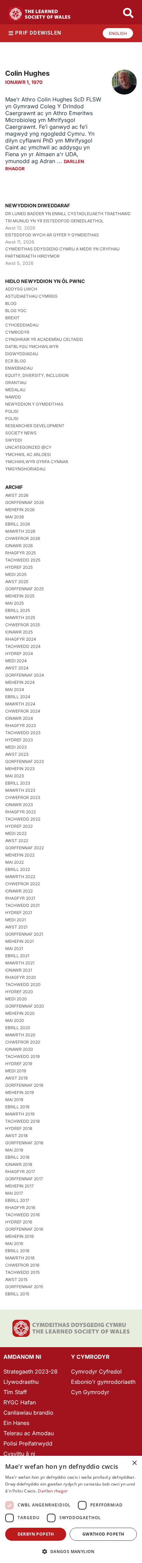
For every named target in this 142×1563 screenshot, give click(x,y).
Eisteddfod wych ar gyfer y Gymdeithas (52, 234)
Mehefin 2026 (19, 509)
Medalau (15, 389)
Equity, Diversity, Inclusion (37, 375)
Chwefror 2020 (22, 1042)
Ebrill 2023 (17, 783)
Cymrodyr (17, 332)
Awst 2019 (16, 1078)
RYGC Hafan (19, 1402)
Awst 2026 (16, 495)
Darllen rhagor (53, 1491)
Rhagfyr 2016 (20, 1207)
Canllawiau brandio (28, 1412)
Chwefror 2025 (22, 624)
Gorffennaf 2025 (24, 588)
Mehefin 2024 (20, 682)
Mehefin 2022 (19, 855)
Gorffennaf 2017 (24, 1178)
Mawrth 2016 (19, 1257)
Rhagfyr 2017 (20, 1171)
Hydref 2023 (19, 739)
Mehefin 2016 (19, 1236)
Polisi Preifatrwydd (27, 1443)
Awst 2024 (17, 667)
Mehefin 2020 (20, 1013)
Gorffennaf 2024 (24, 675)
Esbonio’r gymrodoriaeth (103, 1381)
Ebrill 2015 (17, 1293)
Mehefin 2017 (19, 1186)
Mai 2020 (14, 1020)
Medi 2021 (15, 919)
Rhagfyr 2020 (20, 977)
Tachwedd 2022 (22, 819)
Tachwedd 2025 (22, 560)
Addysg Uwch (21, 289)
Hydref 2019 (18, 1063)
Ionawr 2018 (18, 1164)
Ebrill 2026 (17, 524)
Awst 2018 (16, 1135)
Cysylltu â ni (19, 1453)
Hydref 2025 (19, 567)
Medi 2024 (16, 660)
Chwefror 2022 (22, 883)
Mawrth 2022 (20, 876)
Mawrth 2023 (20, 790)
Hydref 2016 (18, 1221)
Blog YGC (16, 310)
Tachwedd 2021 (22, 905)
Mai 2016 (14, 1243)
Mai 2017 (14, 1193)
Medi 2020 (16, 998)
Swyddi (13, 440)
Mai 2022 (14, 862)
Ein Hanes (16, 1422)
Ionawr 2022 (19, 891)
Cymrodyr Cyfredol (96, 1371)
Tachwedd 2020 (23, 984)
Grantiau (16, 382)
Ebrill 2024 (17, 696)
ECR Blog (15, 361)
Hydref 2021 (18, 912)
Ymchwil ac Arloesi (28, 454)
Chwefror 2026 (22, 538)
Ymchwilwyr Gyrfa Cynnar (36, 461)
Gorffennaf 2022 (24, 847)
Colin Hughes (27, 73)
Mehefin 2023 (19, 768)
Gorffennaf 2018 (24, 1142)
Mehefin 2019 (19, 1092)
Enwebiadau (19, 368)
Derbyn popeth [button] (36, 1534)
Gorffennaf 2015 (24, 1286)
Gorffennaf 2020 (24, 1006)
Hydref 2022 (19, 826)
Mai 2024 (14, 689)
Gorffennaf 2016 (24, 1229)
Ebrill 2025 (17, 610)
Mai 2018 (14, 1150)
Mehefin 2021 (19, 941)
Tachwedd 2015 (22, 1272)
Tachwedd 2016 (22, 1214)
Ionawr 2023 (19, 804)
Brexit (12, 317)
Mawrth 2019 (19, 1114)
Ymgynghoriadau (25, 468)
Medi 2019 (15, 1070)
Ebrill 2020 (17, 1027)
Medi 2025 (16, 574)
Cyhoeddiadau (22, 325)
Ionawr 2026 (19, 545)
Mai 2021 (14, 948)
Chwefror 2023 (22, 797)
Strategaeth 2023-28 (30, 1371)
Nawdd (13, 396)
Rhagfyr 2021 (20, 898)
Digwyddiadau (21, 353)
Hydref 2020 (19, 991)
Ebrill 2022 (17, 869)
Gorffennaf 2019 (24, 1085)
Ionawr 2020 (19, 1049)
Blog (11, 303)
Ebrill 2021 (17, 955)
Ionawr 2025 (19, 632)
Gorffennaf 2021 (24, 934)
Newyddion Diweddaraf (37, 205)
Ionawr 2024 (19, 718)
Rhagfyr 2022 (20, 811)
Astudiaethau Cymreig (31, 296)
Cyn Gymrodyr (90, 1392)
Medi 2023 (16, 747)
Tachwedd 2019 (22, 1056)
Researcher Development (34, 425)
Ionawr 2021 (18, 970)
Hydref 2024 (19, 653)
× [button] (134, 1463)
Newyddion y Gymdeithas (34, 404)
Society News (21, 432)
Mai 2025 (14, 603)
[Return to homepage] (40, 14)
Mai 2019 (14, 1099)
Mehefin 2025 (19, 596)
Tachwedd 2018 (22, 1121)
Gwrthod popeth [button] (103, 1534)
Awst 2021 (16, 927)
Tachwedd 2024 (23, 646)
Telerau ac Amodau (28, 1433)
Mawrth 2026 (20, 531)
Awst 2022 (16, 840)
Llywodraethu (21, 1381)
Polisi (11, 411)
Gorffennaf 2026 (24, 502)
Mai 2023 (14, 775)
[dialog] (71, 1509)
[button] (71, 1551)
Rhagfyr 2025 (20, 552)
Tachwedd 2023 (22, 732)
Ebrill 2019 (17, 1106)
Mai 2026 (14, 516)
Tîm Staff (15, 1392)
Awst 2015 (16, 1279)
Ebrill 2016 (17, 1250)
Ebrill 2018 (17, 1157)
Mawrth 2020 (20, 1034)
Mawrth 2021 (19, 962)
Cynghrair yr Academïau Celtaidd (44, 339)
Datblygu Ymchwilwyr (32, 346)
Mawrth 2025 (20, 617)
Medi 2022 (16, 833)
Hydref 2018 (18, 1128)
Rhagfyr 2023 (20, 725)
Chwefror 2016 (22, 1265)
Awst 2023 (16, 754)
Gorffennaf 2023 (24, 761)
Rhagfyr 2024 (20, 639)
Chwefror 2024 (22, 711)
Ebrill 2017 (17, 1200)
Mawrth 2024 (20, 703)
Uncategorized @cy (28, 447)
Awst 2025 (16, 581)
